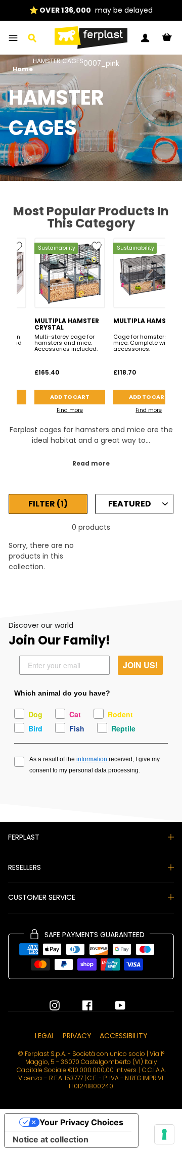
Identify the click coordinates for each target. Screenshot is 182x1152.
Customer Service (41, 897)
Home (23, 69)
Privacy (77, 1036)
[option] (91, 10)
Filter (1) (48, 504)
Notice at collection (50, 1139)
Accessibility (124, 1036)
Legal (45, 1036)
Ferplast (23, 837)
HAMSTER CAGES (58, 61)
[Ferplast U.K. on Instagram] (55, 1005)
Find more (70, 410)
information (91, 759)
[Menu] (13, 38)
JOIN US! (140, 665)
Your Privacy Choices (81, 1122)
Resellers (24, 867)
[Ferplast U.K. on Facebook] (80, 1005)
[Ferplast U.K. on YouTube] (112, 1005)
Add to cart (69, 397)
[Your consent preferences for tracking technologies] (164, 1134)
